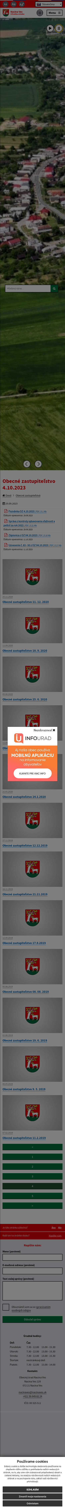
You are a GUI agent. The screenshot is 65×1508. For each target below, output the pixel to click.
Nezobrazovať (43, 730)
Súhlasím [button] (32, 1489)
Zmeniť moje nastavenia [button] (32, 1496)
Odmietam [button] (32, 1503)
